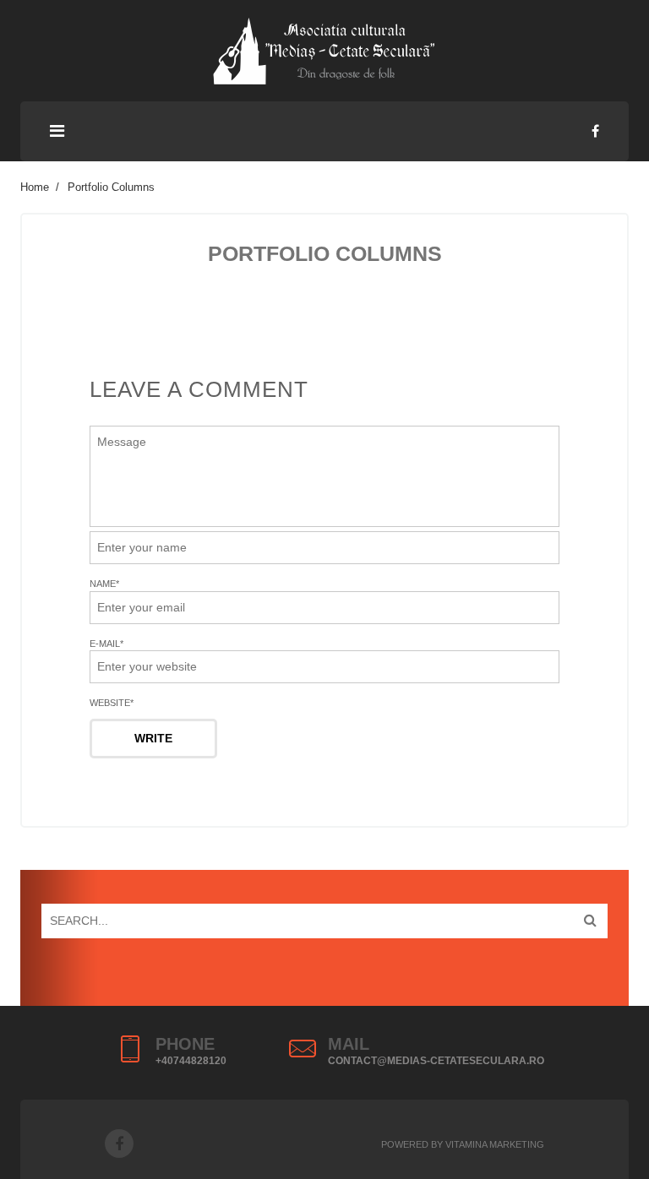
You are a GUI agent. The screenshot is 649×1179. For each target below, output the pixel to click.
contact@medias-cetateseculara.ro (436, 1061)
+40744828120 (190, 1061)
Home (34, 187)
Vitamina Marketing (494, 1144)
